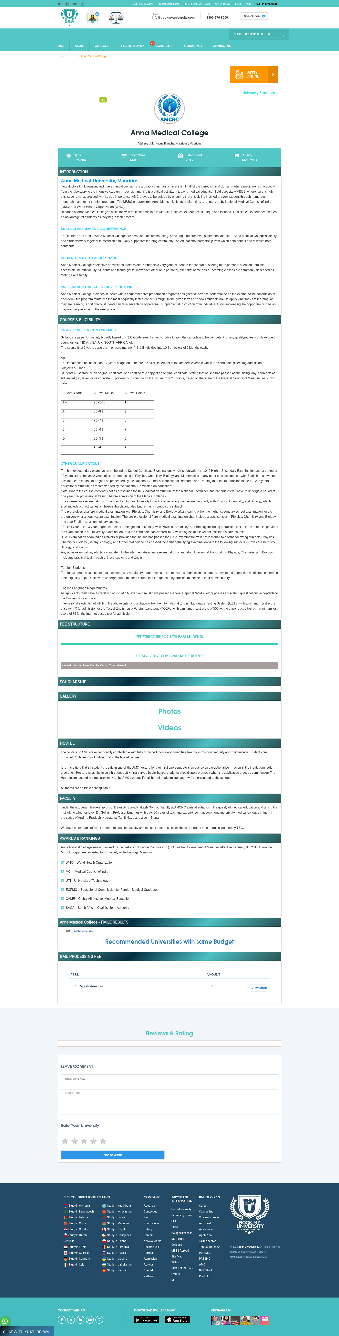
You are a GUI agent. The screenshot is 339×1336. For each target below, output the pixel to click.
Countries (163, 45)
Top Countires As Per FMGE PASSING (209, 1252)
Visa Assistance (209, 1217)
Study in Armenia (79, 1205)
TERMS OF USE (237, 1252)
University (70, 56)
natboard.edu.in (84, 931)
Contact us (150, 1211)
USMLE (175, 1227)
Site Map (176, 1256)
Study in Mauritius (118, 1223)
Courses (101, 45)
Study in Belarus (78, 1217)
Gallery (148, 1229)
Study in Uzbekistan (119, 1264)
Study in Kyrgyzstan (119, 1211)
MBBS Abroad (180, 1250)
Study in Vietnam (117, 1270)
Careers (149, 1235)
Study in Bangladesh (81, 1211)
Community (193, 45)
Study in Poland (116, 1241)
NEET (174, 1280)
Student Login (252, 16)
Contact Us (222, 45)
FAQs (248, 4)
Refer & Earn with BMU (197, 4)
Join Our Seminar (143, 4)
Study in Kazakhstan (119, 1205)
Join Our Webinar (169, 4)
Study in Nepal (116, 1229)
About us (149, 1205)
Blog (238, 4)
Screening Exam (181, 1215)
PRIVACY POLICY (256, 1252)
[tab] (67, 99)
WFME (175, 1262)
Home (60, 45)
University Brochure (259, 91)
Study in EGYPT (78, 1246)
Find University (132, 45)
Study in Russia (116, 1252)
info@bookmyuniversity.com (173, 17)
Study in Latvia (116, 1217)
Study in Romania (118, 1246)
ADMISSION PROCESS (241, 1257)
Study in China (77, 1223)
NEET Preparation (266, 4)
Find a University (181, 1209)
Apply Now (205, 1235)
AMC (202, 1264)
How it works (151, 1223)
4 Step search (207, 1241)
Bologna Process (181, 1232)
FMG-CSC (177, 1274)
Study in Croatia (78, 1229)
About (79, 45)
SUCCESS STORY (182, 1268)
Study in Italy (76, 1264)
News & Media (152, 1241)
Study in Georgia (78, 1252)
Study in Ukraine (117, 1258)
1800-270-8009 (217, 17)
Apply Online (222, 4)
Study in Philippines (119, 1235)
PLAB (174, 1221)
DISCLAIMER (260, 1257)
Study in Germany (79, 1258)
